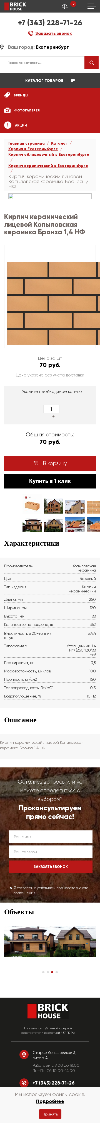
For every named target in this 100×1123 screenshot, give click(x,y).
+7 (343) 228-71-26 (50, 22)
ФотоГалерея (26, 110)
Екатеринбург (52, 47)
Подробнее (50, 1101)
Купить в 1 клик (50, 481)
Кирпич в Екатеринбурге (33, 149)
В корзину (54, 463)
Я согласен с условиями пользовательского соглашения (51, 890)
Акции (20, 125)
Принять (50, 1114)
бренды (20, 95)
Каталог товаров (45, 80)
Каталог (59, 143)
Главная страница (26, 143)
